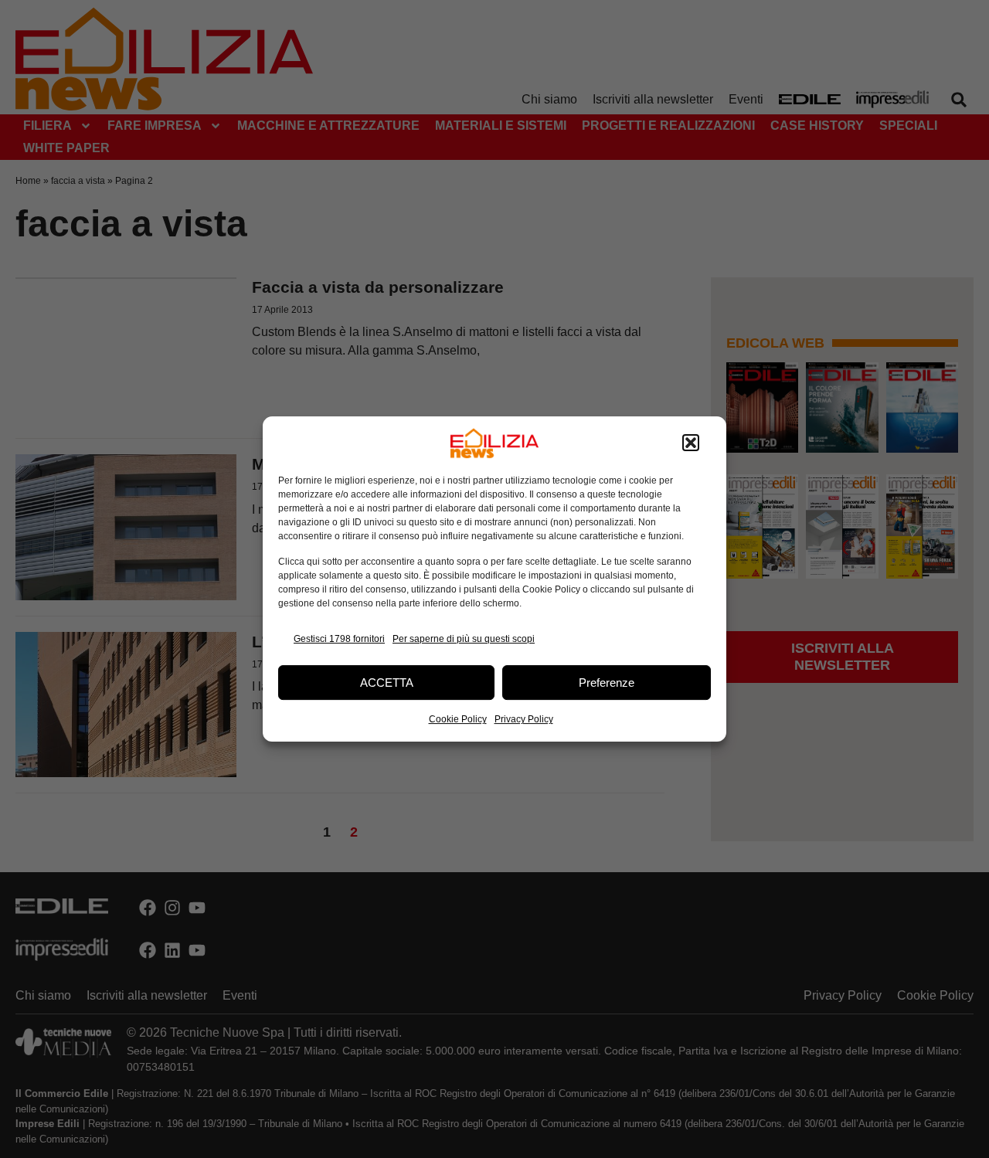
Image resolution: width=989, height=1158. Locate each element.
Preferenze (606, 682)
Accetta (386, 682)
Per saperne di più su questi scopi (464, 638)
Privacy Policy (523, 719)
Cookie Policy (458, 719)
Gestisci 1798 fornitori (339, 638)
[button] (690, 443)
